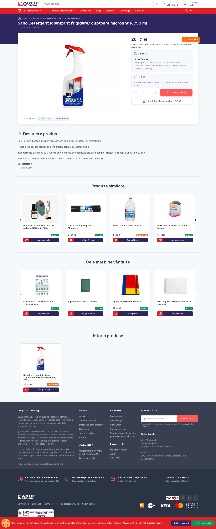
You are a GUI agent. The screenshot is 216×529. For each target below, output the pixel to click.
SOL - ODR (115, 458)
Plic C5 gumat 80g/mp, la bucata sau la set (174, 302)
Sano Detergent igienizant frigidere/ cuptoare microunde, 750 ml (39, 377)
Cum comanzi (116, 416)
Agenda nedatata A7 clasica (82, 301)
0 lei (194, 3)
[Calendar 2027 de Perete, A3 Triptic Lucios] (41, 284)
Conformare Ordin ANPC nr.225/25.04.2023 (90, 452)
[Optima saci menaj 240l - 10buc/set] (86, 208)
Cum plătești (116, 420)
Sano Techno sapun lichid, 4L (128, 225)
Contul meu (23, 504)
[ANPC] (36, 513)
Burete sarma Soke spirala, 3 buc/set (172, 226)
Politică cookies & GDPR (67, 504)
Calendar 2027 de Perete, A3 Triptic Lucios (38, 302)
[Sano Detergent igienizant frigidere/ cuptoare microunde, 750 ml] (41, 358)
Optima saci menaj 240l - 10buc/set (81, 226)
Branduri (110, 10)
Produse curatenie (72, 18)
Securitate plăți (86, 433)
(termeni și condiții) (143, 69)
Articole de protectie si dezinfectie (46, 18)
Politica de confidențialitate (92, 425)
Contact (139, 10)
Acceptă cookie (205, 523)
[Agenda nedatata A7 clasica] (86, 284)
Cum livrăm (115, 425)
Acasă (24, 18)
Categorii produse (31, 10)
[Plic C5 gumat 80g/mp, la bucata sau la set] (175, 284)
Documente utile (87, 458)
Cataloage (125, 10)
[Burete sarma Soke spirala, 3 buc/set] (175, 208)
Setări (181, 523)
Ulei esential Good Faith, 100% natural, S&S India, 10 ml (39, 226)
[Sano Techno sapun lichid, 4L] (130, 208)
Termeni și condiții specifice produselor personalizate (123, 435)
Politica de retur (117, 429)
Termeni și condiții (87, 420)
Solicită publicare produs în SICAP (164, 101)
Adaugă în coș (178, 92)
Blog (98, 10)
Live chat (193, 10)
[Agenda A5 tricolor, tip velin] (130, 284)
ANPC (112, 454)
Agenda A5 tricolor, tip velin (127, 301)
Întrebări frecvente (119, 450)
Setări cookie (88, 504)
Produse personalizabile (63, 10)
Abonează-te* (188, 418)
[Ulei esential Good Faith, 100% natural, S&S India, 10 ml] (41, 208)
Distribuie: (29, 118)
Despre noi (85, 10)
